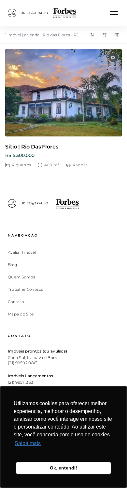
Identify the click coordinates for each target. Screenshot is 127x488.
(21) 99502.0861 (23, 362)
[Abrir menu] (114, 13)
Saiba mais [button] (28, 443)
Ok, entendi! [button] (63, 467)
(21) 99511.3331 (21, 382)
